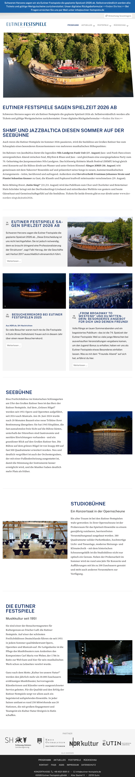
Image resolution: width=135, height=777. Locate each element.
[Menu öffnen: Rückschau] (127, 25)
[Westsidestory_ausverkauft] (100, 291)
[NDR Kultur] (51, 743)
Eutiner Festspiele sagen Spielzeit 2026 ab (37, 224)
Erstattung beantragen (119, 15)
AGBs (61, 765)
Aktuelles (86, 25)
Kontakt (43, 765)
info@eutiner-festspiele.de (88, 772)
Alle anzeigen (67, 753)
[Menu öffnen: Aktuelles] (94, 25)
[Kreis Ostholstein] (18, 742)
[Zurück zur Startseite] (26, 25)
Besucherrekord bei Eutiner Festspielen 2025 (37, 316)
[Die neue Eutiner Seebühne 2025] (34, 291)
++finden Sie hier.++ (114, 6)
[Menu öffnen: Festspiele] (110, 25)
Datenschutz (88, 765)
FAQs (53, 765)
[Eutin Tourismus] (84, 742)
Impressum (73, 765)
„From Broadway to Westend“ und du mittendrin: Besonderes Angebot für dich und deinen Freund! (103, 317)
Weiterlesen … (14, 261)
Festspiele (103, 25)
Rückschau (120, 25)
